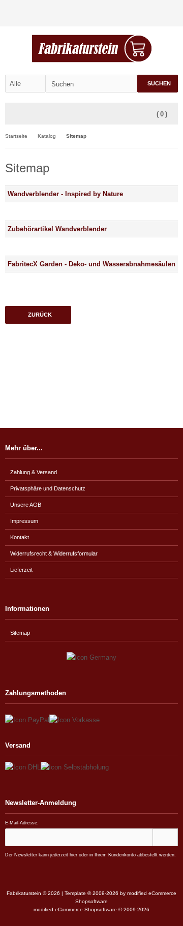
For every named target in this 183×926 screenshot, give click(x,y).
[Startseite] (144, 13)
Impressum (24, 521)
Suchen (157, 83)
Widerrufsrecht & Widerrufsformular (54, 553)
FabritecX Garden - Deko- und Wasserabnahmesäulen (91, 264)
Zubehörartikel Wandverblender (57, 229)
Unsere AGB (25, 505)
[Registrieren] (171, 13)
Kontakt (19, 537)
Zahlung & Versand (33, 472)
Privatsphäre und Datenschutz (47, 488)
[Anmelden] (158, 13)
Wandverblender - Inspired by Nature (65, 194)
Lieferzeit (21, 570)
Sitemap (20, 633)
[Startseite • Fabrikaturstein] (91, 49)
